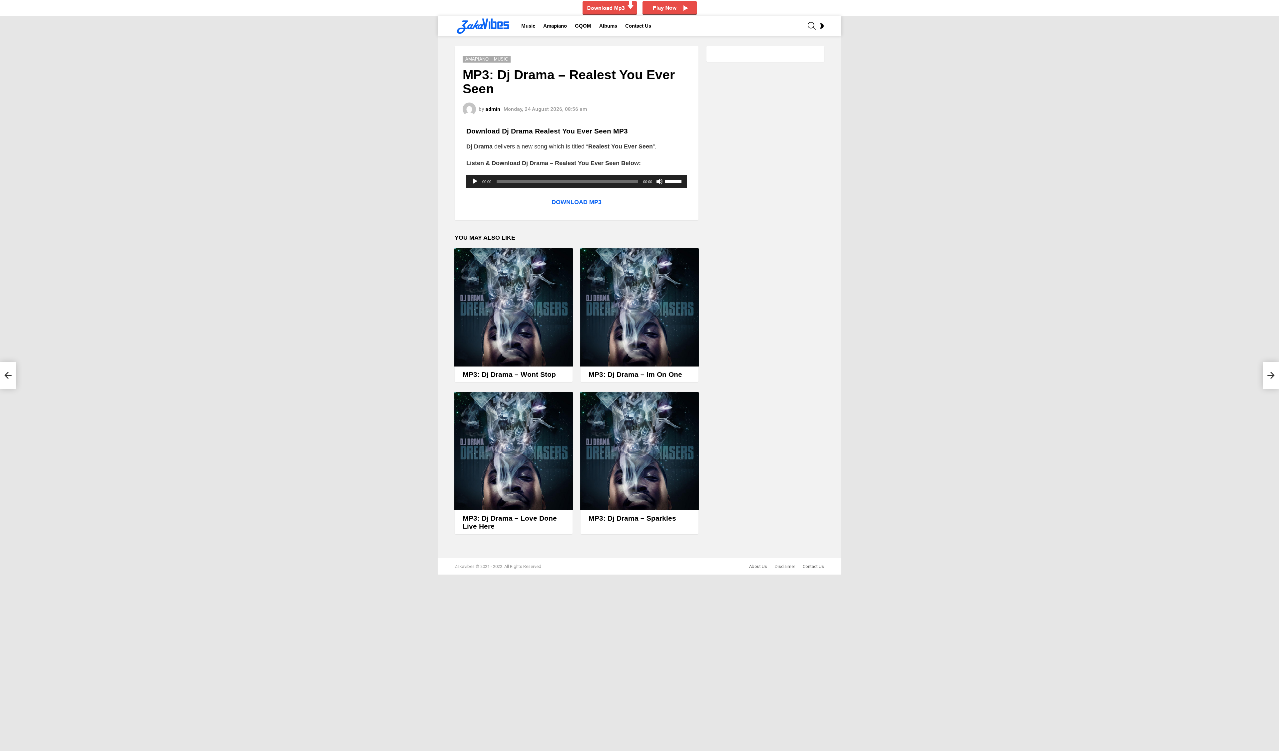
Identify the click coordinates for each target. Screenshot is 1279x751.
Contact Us (638, 26)
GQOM (583, 26)
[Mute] (659, 181)
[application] (576, 181)
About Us (758, 566)
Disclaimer (785, 566)
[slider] (674, 181)
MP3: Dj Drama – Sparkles (632, 518)
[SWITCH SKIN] (821, 26)
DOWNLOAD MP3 (577, 202)
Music (528, 26)
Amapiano (555, 26)
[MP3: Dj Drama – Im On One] (639, 307)
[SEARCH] (812, 26)
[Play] (475, 181)
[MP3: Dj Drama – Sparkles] (639, 451)
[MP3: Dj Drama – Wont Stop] (513, 307)
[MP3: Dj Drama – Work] (8, 375)
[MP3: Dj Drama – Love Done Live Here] (513, 451)
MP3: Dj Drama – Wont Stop (509, 374)
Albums (608, 26)
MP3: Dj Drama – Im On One (635, 374)
